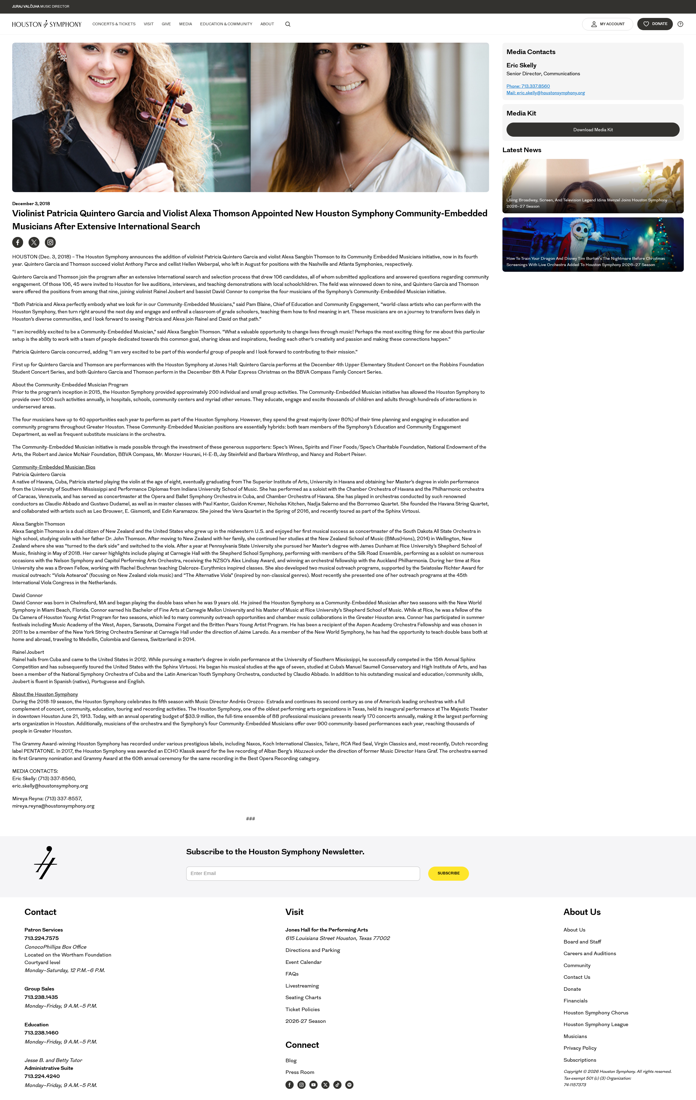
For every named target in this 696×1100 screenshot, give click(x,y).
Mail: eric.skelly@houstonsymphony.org (546, 92)
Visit (149, 24)
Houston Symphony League (596, 1024)
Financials (576, 1000)
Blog (291, 1060)
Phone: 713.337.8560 (528, 86)
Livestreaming (302, 985)
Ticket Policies (302, 1009)
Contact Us (577, 977)
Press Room (299, 1072)
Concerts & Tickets (114, 24)
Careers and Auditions (590, 953)
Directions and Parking (312, 950)
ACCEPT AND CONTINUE (505, 1091)
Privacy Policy (580, 1048)
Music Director (40, 6)
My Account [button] (612, 24)
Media (185, 24)
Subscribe (449, 873)
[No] (689, 1092)
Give (166, 24)
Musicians (575, 1036)
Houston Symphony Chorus (596, 1012)
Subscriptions (580, 1059)
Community (577, 965)
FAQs (292, 973)
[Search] (287, 23)
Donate (659, 24)
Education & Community (226, 24)
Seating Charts (303, 997)
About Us (574, 929)
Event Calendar (303, 962)
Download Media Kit (593, 129)
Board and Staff (582, 941)
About (267, 24)
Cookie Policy (468, 1091)
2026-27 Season (305, 1021)
